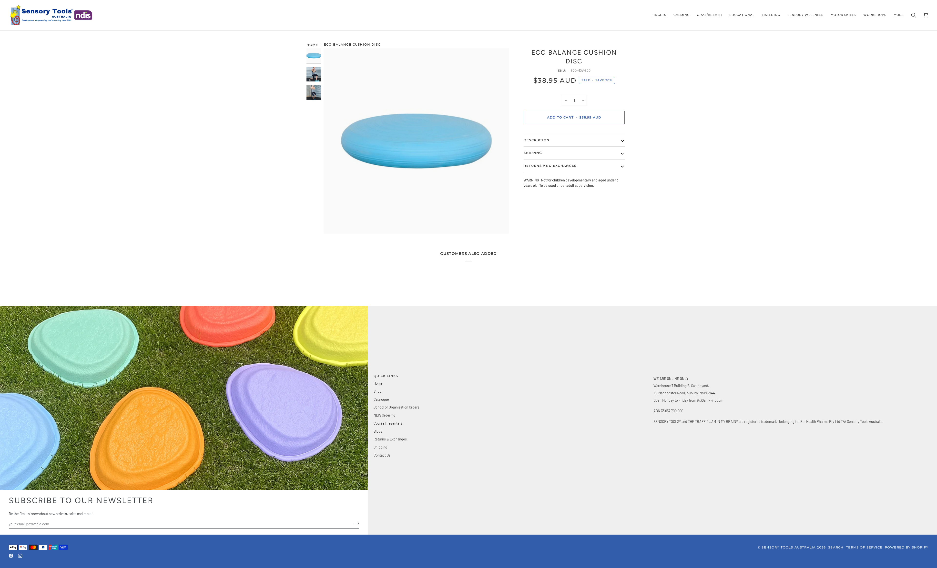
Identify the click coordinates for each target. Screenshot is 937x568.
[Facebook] (11, 556)
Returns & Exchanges (390, 439)
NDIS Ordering (384, 415)
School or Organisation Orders (396, 407)
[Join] (916, 546)
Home (378, 383)
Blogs (378, 431)
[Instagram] (20, 556)
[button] (659, 15)
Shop (377, 391)
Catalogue (381, 399)
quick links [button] (386, 376)
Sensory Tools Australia (789, 547)
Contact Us (382, 455)
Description (537, 140)
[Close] (921, 505)
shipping (533, 153)
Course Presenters (388, 423)
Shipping (380, 447)
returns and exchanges (550, 166)
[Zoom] (416, 141)
